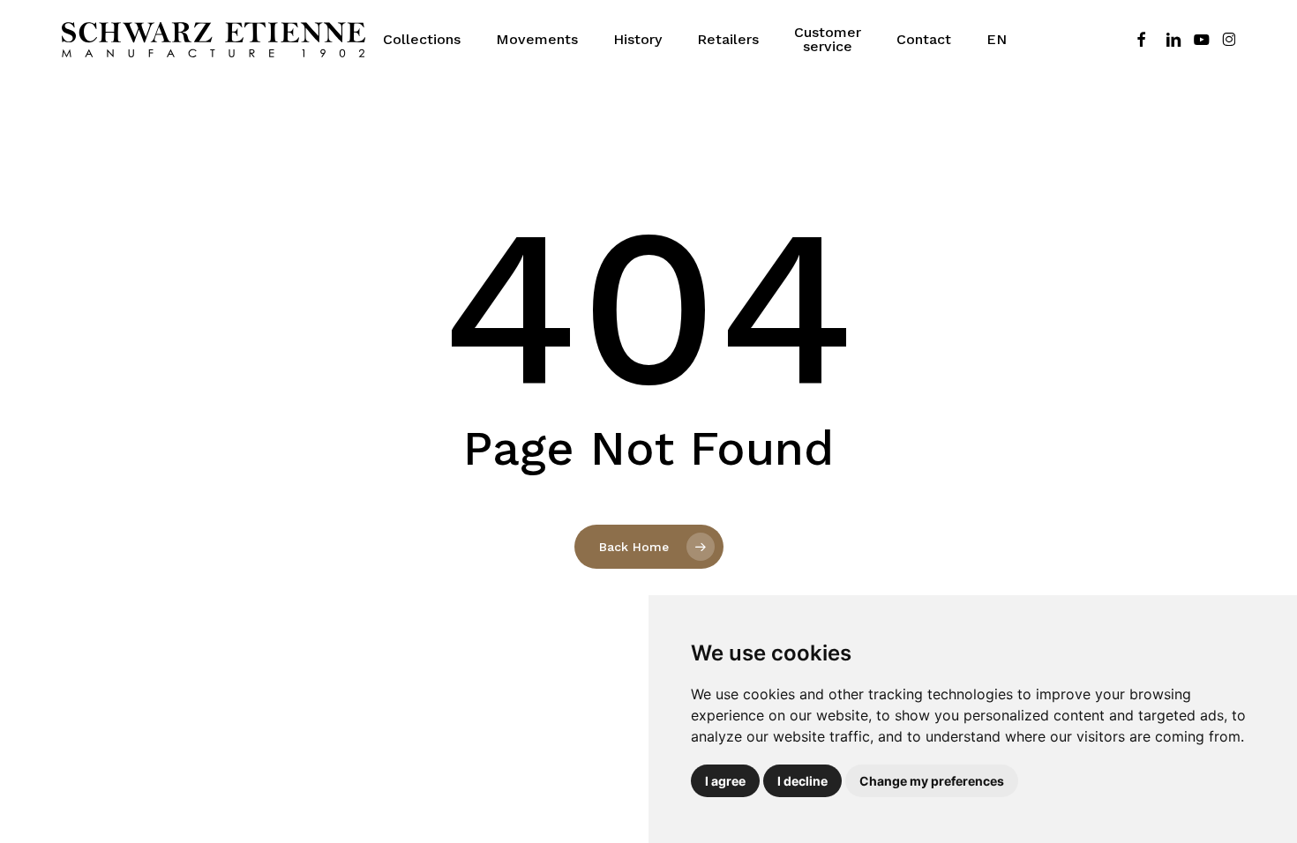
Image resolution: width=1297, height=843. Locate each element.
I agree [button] (725, 780)
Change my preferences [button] (931, 780)
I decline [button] (802, 780)
